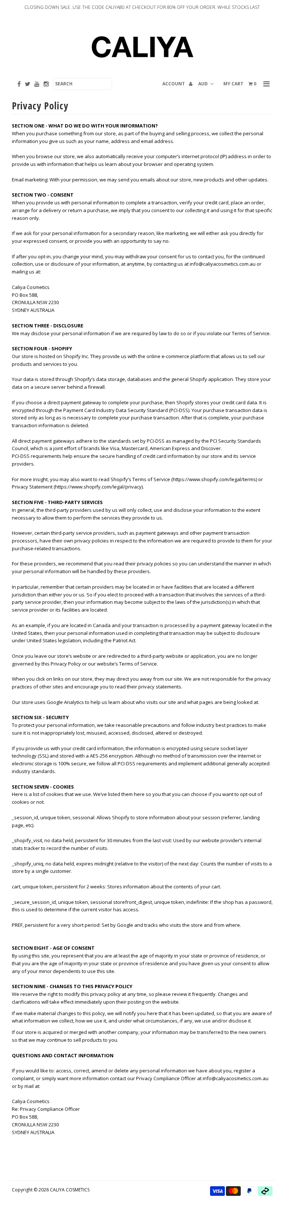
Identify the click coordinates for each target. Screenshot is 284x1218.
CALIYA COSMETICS (69, 1190)
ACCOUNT (174, 84)
